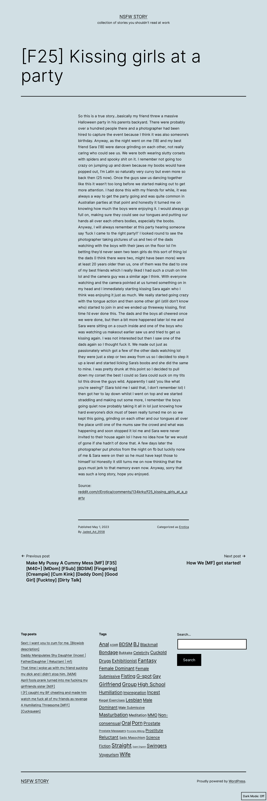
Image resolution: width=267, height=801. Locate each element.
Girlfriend (110, 684)
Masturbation (113, 714)
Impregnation (134, 692)
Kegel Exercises (112, 700)
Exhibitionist (124, 660)
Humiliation (110, 692)
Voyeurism (109, 754)
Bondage (108, 652)
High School (151, 684)
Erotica (184, 527)
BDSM (125, 644)
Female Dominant (117, 668)
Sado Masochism (132, 737)
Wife (125, 754)
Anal (104, 644)
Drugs (105, 660)
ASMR (114, 645)
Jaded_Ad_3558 (93, 532)
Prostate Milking (136, 731)
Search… (184, 634)
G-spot (144, 676)
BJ (136, 644)
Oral (126, 723)
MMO (152, 715)
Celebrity (141, 652)
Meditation (138, 715)
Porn (137, 723)
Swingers (157, 745)
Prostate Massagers (112, 731)
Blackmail (149, 644)
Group (129, 684)
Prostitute (154, 730)
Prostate (151, 723)
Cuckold (158, 652)
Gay (157, 676)
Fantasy (147, 660)
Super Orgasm (139, 746)
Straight (122, 745)
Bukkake (125, 653)
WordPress (237, 781)
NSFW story (133, 16)
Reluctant (108, 737)
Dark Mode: (251, 796)
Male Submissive (131, 707)
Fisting (128, 676)
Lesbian (134, 700)
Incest (153, 692)
